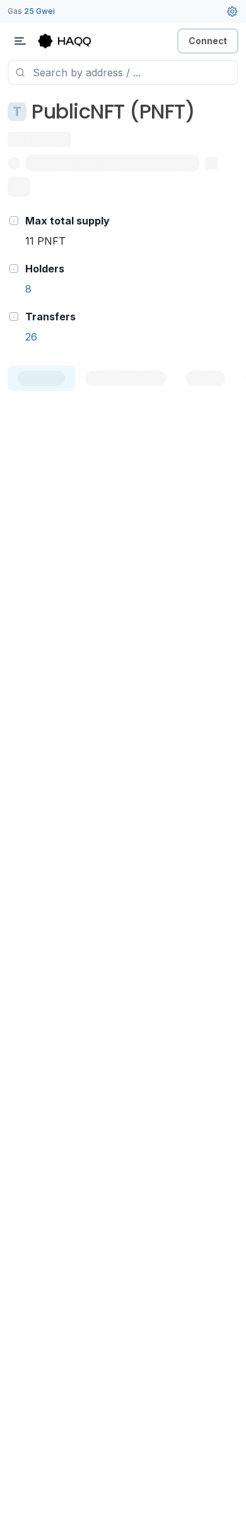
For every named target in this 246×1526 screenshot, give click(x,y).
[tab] (41, 378)
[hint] (14, 220)
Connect (208, 40)
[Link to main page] (76, 41)
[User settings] (232, 11)
